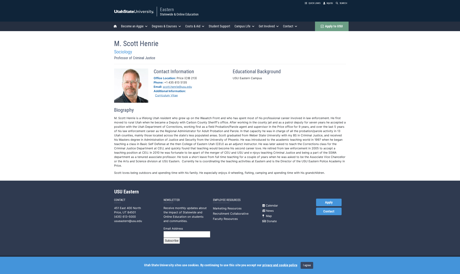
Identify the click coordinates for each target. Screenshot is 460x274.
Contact (328, 211)
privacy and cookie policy (279, 265)
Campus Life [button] (242, 26)
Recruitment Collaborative (231, 213)
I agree (307, 265)
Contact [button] (288, 26)
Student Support (219, 26)
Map (268, 216)
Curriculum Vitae (166, 95)
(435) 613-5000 (125, 216)
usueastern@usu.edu (128, 221)
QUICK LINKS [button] (314, 3)
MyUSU (330, 3)
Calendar (271, 205)
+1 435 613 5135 (175, 82)
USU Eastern (126, 191)
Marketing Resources (227, 208)
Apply (329, 202)
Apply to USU (333, 26)
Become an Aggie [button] (132, 26)
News (269, 210)
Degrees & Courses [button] (164, 26)
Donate (271, 221)
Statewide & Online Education (179, 14)
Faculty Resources (225, 219)
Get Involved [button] (267, 26)
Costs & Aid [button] (192, 26)
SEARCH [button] (343, 3)
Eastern (167, 9)
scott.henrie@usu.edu (177, 87)
